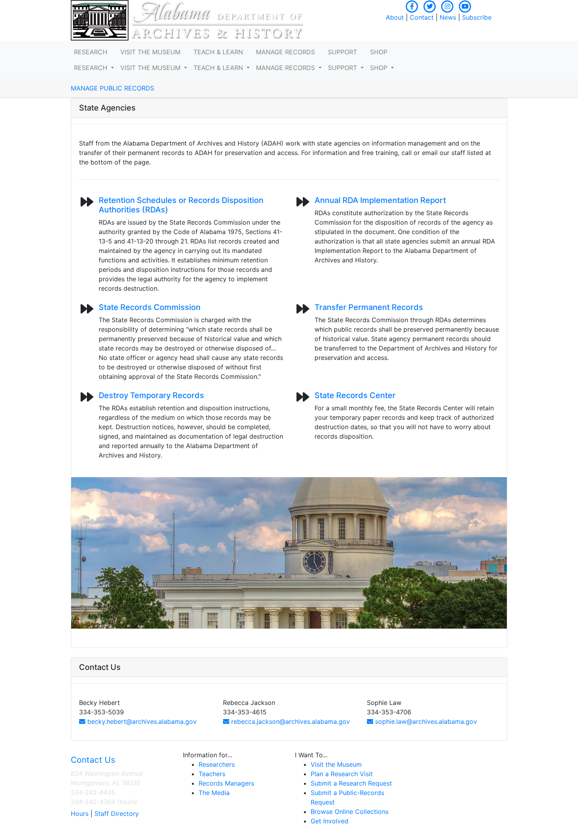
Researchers (217, 764)
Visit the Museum (336, 764)
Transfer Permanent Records (369, 307)
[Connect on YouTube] (465, 5)
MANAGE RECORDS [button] (285, 52)
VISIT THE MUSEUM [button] (150, 52)
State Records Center (355, 395)
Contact (422, 17)
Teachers (212, 774)
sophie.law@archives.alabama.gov (425, 721)
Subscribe (476, 17)
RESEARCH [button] (90, 52)
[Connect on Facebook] (412, 5)
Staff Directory (116, 813)
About (395, 17)
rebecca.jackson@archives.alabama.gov (289, 721)
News (448, 17)
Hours (79, 813)
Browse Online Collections (349, 811)
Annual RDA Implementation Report (380, 200)
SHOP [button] (378, 52)
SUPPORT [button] (342, 52)
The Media (214, 793)
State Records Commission (150, 307)
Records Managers (226, 783)
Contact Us (93, 760)
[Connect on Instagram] (447, 5)
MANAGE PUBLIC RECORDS (112, 88)
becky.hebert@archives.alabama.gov (141, 721)
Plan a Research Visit (342, 774)
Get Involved (329, 821)
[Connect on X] (430, 5)
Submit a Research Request (351, 783)
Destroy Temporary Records (151, 395)
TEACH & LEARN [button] (218, 52)
